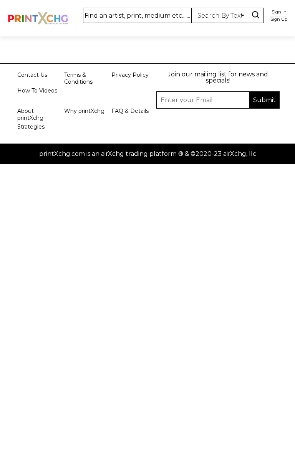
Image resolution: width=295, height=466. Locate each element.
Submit (147, 226)
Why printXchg (84, 110)
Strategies (31, 126)
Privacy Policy (130, 74)
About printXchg (30, 114)
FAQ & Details (130, 110)
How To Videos (37, 90)
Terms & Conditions (78, 78)
